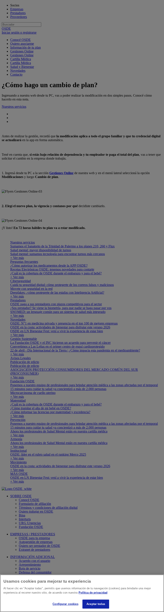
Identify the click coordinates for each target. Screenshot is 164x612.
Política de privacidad (93, 592)
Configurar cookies (65, 604)
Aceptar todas (95, 604)
